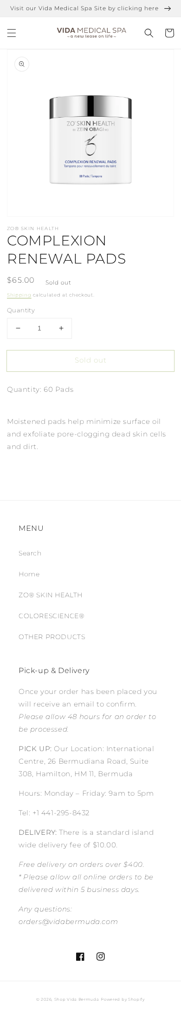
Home (29, 574)
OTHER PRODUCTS (52, 637)
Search (30, 553)
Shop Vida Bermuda (76, 999)
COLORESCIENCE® (51, 616)
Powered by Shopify (123, 999)
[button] (11, 33)
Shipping (19, 295)
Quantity (21, 310)
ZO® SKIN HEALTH (51, 595)
